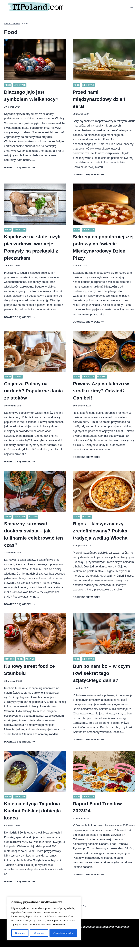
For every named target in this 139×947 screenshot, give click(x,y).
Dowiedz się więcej (19, 167)
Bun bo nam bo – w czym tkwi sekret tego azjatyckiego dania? (101, 673)
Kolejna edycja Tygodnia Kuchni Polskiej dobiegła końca (32, 810)
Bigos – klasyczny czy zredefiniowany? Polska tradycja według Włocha (100, 531)
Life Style (20, 85)
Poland (102, 376)
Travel (18, 376)
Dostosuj (20, 933)
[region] (44, 918)
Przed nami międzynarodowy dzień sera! (99, 99)
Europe (9, 659)
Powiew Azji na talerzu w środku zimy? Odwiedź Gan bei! (101, 391)
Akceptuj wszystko (63, 933)
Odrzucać (39, 933)
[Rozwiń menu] (132, 6)
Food (8, 85)
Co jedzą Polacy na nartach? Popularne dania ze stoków (33, 391)
